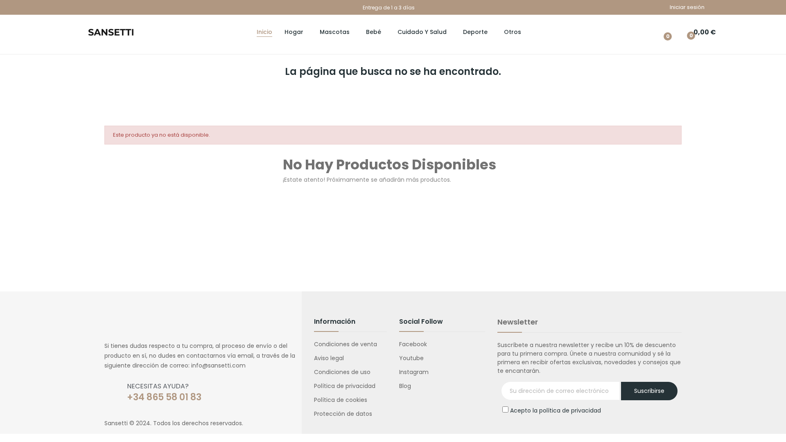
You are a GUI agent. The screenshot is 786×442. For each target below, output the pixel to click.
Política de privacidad (344, 386)
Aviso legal (329, 358)
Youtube (411, 358)
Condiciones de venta (345, 344)
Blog (405, 386)
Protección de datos (343, 414)
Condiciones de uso (342, 372)
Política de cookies (340, 400)
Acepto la (555, 410)
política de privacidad (570, 410)
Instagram (414, 372)
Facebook (413, 344)
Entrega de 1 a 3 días (389, 7)
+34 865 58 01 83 (164, 397)
